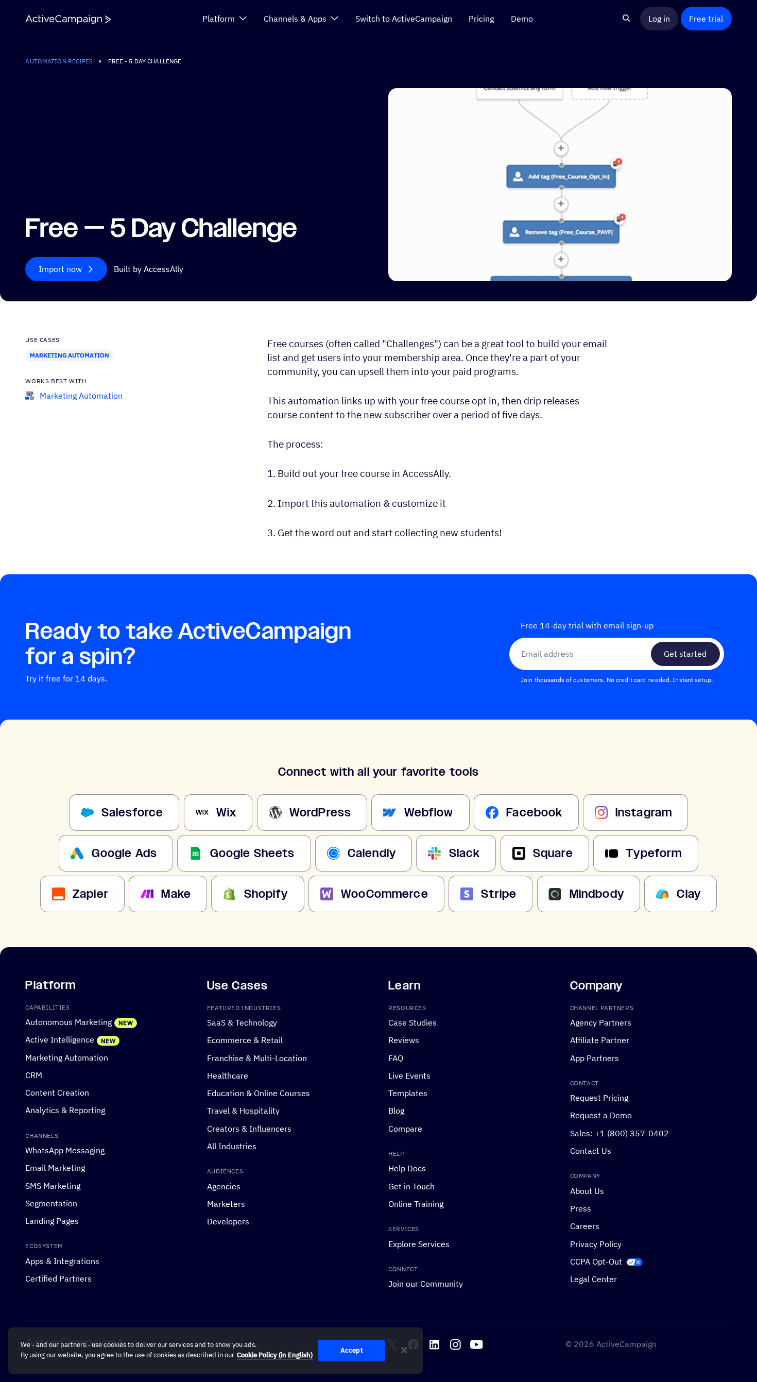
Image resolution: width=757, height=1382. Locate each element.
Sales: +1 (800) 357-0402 (619, 1133)
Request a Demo (601, 1115)
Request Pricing (599, 1097)
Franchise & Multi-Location (257, 1058)
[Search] (626, 18)
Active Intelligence (59, 1039)
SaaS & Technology (242, 1022)
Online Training (415, 1203)
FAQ (395, 1058)
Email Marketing (55, 1167)
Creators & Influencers (249, 1128)
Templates (407, 1093)
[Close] (404, 1350)
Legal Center (593, 1279)
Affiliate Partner (599, 1040)
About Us (587, 1191)
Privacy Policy (596, 1244)
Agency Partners (600, 1022)
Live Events (409, 1075)
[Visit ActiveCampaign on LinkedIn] (434, 1344)
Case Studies (412, 1022)
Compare (405, 1128)
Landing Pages (52, 1220)
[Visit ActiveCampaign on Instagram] (455, 1344)
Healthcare (227, 1075)
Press (580, 1208)
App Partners (594, 1058)
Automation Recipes (59, 61)
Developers (228, 1221)
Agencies (223, 1186)
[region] (215, 1350)
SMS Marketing (52, 1185)
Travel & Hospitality (243, 1110)
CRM (33, 1075)
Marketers (226, 1203)
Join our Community (425, 1283)
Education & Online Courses (258, 1093)
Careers (584, 1226)
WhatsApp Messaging (65, 1150)
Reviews (403, 1040)
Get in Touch (411, 1186)
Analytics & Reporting (65, 1110)
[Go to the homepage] (68, 18)
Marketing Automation (69, 355)
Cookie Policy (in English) (275, 1355)
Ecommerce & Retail (245, 1040)
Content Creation (57, 1092)
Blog (396, 1110)
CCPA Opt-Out (596, 1261)
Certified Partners (58, 1278)
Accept (351, 1350)
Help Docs (407, 1168)
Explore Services (419, 1244)
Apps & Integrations (62, 1261)
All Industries (231, 1146)
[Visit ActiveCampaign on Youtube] (476, 1344)
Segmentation (51, 1203)
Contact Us (590, 1150)
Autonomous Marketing (68, 1022)
